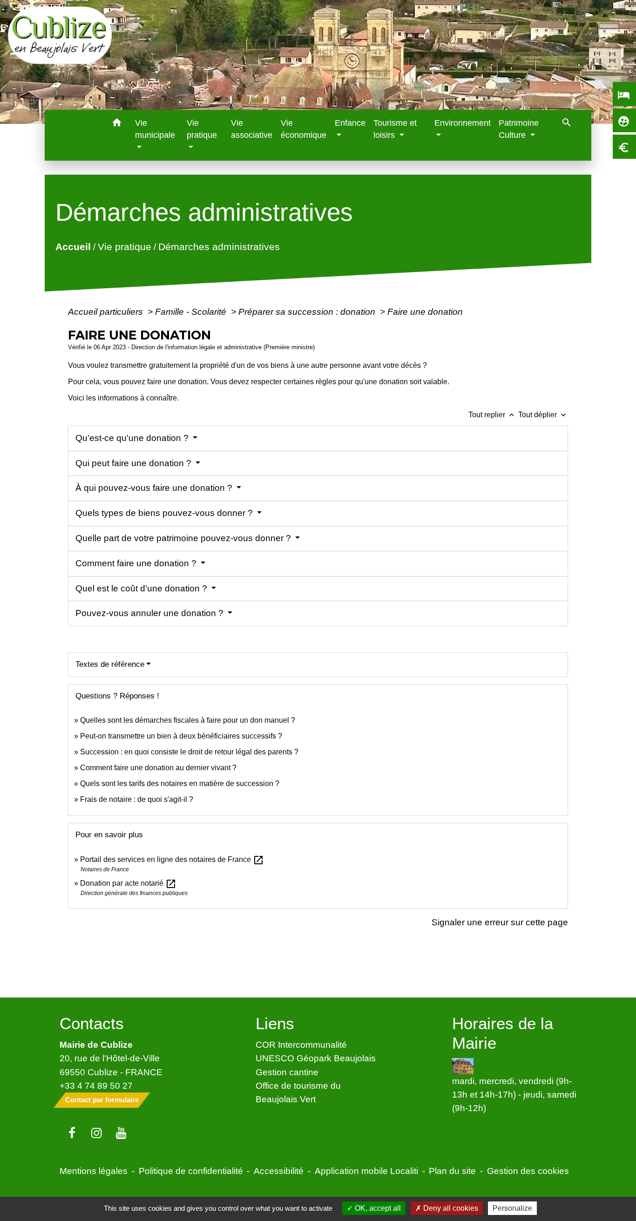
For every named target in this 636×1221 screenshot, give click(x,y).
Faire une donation (426, 311)
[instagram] (97, 1133)
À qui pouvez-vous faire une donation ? (155, 488)
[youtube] (121, 1133)
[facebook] (72, 1133)
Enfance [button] (350, 123)
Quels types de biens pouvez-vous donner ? (165, 513)
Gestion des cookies (528, 1171)
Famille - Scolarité (192, 311)
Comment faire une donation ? (137, 563)
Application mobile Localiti (366, 1171)
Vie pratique (124, 246)
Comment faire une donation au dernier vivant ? (158, 768)
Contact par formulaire (102, 1100)
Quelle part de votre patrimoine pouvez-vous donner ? (184, 538)
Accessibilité (279, 1171)
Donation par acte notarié (128, 883)
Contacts (92, 1023)
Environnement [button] (462, 123)
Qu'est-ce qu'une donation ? (133, 438)
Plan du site (452, 1171)
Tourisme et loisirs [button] (395, 129)
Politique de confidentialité (191, 1171)
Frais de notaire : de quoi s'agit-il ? (136, 799)
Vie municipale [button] (155, 129)
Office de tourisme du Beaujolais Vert (298, 1092)
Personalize (512, 1208)
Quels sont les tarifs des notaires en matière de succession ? (179, 783)
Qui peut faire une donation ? (134, 463)
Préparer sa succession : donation (308, 311)
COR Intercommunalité (301, 1044)
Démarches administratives (218, 246)
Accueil (72, 246)
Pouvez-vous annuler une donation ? (150, 613)
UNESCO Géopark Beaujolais (316, 1058)
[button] (117, 124)
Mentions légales (94, 1171)
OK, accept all (377, 1208)
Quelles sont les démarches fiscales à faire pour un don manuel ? (187, 720)
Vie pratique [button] (202, 129)
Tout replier (492, 415)
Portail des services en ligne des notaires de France (172, 859)
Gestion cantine (287, 1072)
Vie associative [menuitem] (251, 129)
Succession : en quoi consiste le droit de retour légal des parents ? (189, 752)
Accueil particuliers (106, 311)
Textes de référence (109, 664)
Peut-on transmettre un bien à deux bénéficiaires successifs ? (181, 736)
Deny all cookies (449, 1208)
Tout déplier (543, 415)
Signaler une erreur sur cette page (500, 922)
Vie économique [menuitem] (303, 129)
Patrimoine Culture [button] (519, 129)
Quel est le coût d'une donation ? (142, 588)
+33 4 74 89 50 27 (96, 1085)
